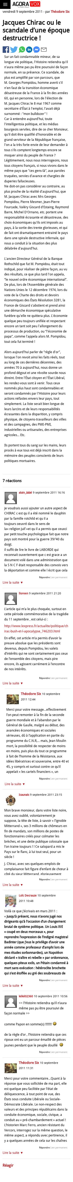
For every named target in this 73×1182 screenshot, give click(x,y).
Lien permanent (58, 577)
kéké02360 (26, 996)
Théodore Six (60, 12)
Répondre (44, 577)
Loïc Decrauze (28, 895)
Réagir (8, 1165)
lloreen (23, 593)
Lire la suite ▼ (13, 582)
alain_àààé (25, 492)
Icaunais (24, 794)
